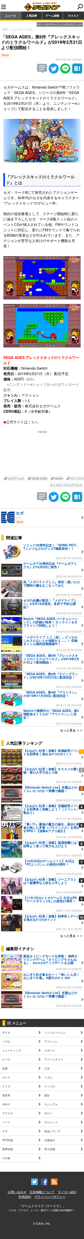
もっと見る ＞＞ (71, 730)
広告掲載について (42, 1192)
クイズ (6, 1086)
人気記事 (31, 15)
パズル (6, 1041)
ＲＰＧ (6, 1032)
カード (6, 1077)
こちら (33, 421)
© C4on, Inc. (42, 1223)
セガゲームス (15, 478)
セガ (29, 29)
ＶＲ (5, 1131)
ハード (6, 1122)
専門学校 (7, 1140)
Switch (58, 478)
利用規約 (25, 1196)
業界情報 (7, 1149)
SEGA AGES (39, 478)
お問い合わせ (17, 1192)
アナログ (7, 1113)
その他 (6, 1158)
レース (6, 1059)
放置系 (6, 1095)
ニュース (10, 15)
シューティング (11, 1050)
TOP (5, 29)
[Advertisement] (42, 455)
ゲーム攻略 (52, 15)
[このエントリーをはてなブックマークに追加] (77, 72)
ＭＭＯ (6, 1104)
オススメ (73, 15)
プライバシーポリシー (50, 1196)
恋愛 (5, 1068)
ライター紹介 (67, 1192)
